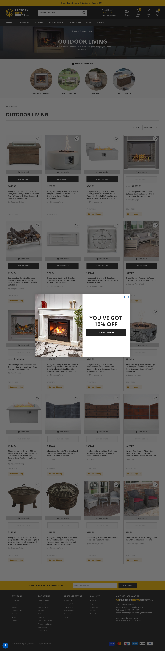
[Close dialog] (126, 297)
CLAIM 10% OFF (106, 332)
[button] (5, 646)
